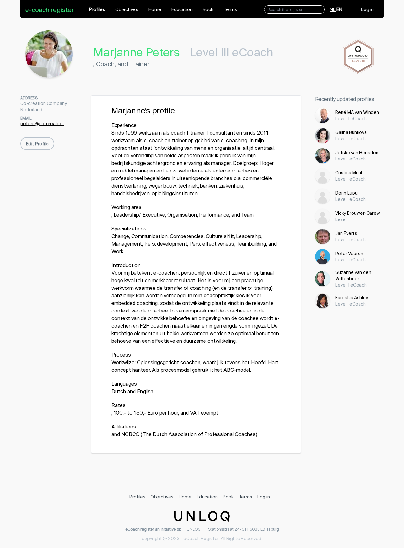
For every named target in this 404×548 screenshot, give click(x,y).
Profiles (97, 9)
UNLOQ (194, 529)
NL (333, 9)
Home (154, 9)
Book (208, 9)
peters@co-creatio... (42, 123)
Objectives (126, 9)
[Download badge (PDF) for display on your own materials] (358, 56)
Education (182, 9)
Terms (230, 9)
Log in (367, 9)
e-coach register (49, 9)
